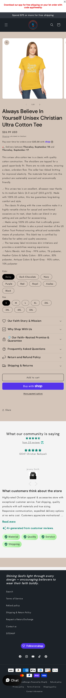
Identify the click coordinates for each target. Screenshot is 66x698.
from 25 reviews (31, 442)
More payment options (33, 393)
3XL (7, 309)
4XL (19, 309)
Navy (46, 276)
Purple (9, 283)
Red (22, 283)
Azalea (49, 283)
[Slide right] (39, 104)
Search (9, 591)
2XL (46, 302)
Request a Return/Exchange (19, 619)
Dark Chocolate (27, 276)
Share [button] (8, 409)
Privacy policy (18, 687)
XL (35, 302)
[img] (33, 438)
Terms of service (33, 687)
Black (8, 290)
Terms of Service (14, 598)
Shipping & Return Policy (18, 612)
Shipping (5, 136)
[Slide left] (26, 104)
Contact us (11, 626)
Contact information (34, 691)
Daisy (8, 276)
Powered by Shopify (39, 682)
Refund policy (13, 605)
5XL (31, 309)
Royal (35, 283)
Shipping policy (49, 687)
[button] (6, 24)
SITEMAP (10, 633)
